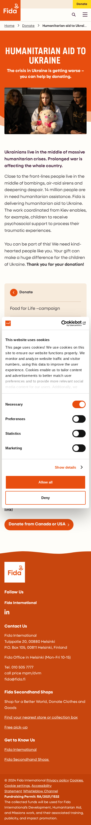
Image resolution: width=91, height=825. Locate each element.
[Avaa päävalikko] (85, 14)
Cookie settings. (17, 786)
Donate (82, 4)
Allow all (45, 482)
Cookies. (77, 780)
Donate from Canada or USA (37, 524)
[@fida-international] (6, 613)
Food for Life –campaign (35, 309)
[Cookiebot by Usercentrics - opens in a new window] (65, 323)
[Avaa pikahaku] (74, 14)
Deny (45, 498)
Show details (65, 467)
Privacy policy (57, 780)
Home (9, 26)
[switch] (79, 419)
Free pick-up (16, 727)
